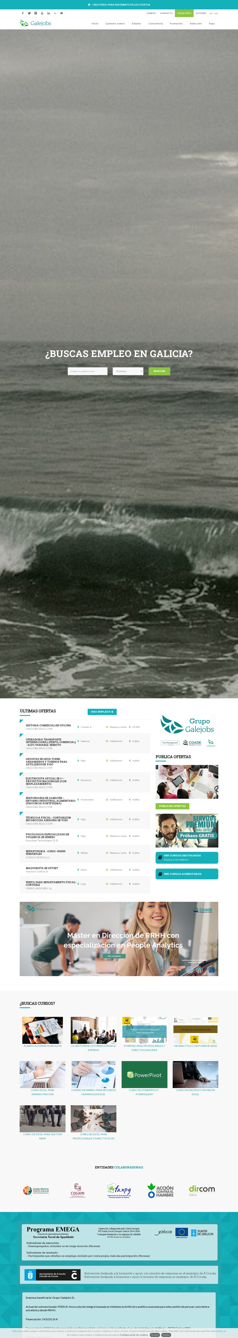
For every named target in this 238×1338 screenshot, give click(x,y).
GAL (216, 13)
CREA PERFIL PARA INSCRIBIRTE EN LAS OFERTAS (121, 4)
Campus (151, 13)
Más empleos (101, 711)
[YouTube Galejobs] (42, 13)
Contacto (166, 13)
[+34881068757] (55, 13)
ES (211, 13)
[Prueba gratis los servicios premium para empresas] (187, 830)
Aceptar (166, 1334)
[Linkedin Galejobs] (48, 13)
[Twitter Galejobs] (29, 13)
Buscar (159, 371)
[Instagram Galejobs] (36, 13)
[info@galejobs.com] (61, 13)
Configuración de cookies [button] (134, 1334)
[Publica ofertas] (187, 781)
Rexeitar (155, 1334)
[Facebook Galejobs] (23, 13)
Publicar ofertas (172, 806)
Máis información (214, 1331)
